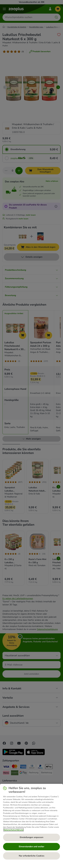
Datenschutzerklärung (13, 830)
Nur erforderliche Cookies (31, 855)
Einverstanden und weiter (31, 846)
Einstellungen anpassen (31, 837)
